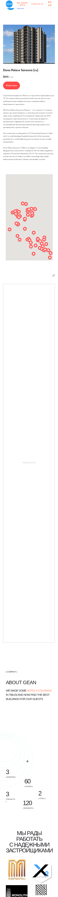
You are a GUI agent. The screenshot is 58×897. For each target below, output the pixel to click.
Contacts (37, 4)
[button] (19, 239)
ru (50, 2)
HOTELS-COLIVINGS (39, 690)
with (22, 5)
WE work (22, 3)
